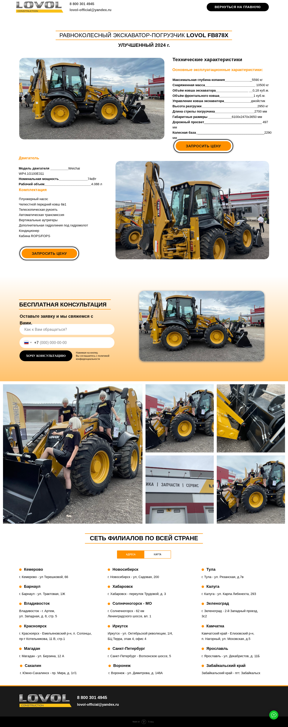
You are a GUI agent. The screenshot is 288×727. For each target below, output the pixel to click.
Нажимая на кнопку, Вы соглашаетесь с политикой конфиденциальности (92, 355)
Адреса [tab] (130, 554)
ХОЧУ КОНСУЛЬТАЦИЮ (46, 356)
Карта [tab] (157, 554)
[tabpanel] (144, 624)
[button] (203, 146)
